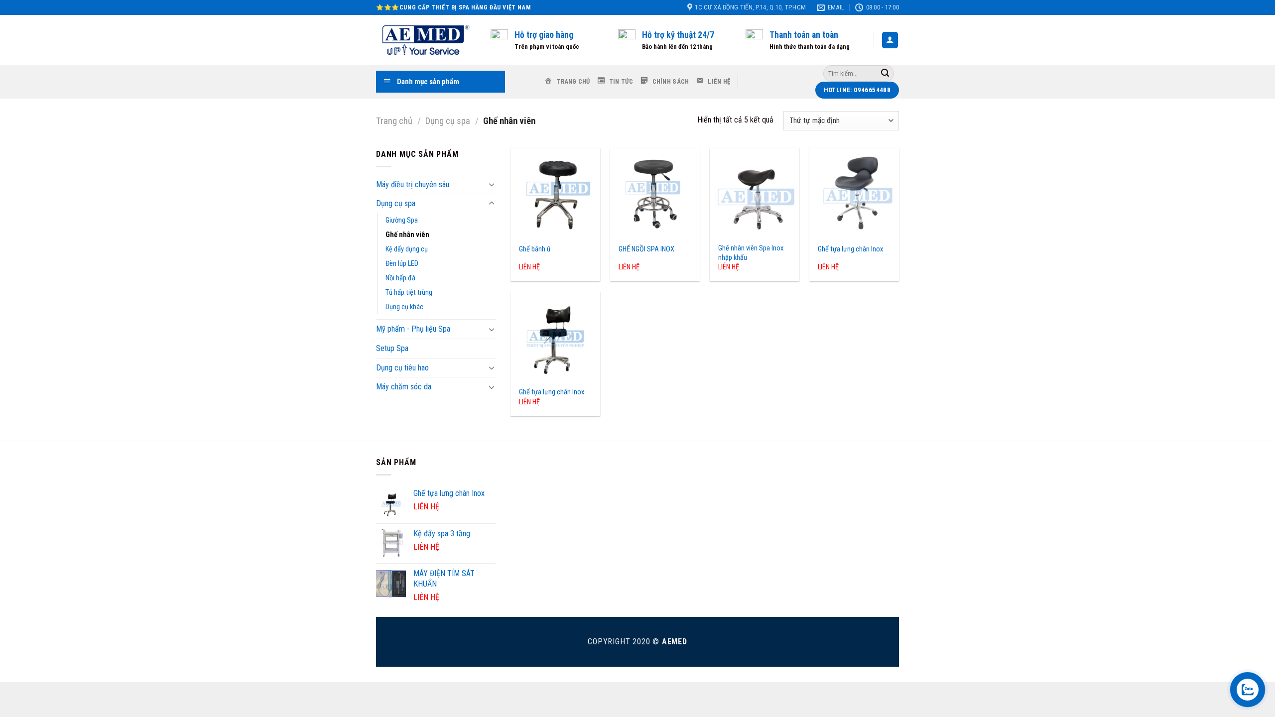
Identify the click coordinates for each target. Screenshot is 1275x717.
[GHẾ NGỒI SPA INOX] (655, 193)
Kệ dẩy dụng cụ (406, 249)
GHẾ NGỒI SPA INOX (646, 249)
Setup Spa (392, 348)
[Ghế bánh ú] (555, 193)
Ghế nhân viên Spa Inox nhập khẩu (750, 253)
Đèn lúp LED (401, 263)
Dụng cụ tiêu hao (402, 367)
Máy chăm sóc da (403, 386)
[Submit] (885, 73)
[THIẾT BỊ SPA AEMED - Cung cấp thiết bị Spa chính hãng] (426, 40)
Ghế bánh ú (534, 249)
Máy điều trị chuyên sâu (412, 184)
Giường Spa (401, 220)
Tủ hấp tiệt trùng (408, 292)
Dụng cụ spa (447, 121)
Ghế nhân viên (407, 235)
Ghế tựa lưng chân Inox (850, 249)
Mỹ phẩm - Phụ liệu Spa (413, 329)
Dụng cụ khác (404, 307)
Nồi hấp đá (400, 278)
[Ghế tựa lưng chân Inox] (854, 193)
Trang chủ (394, 121)
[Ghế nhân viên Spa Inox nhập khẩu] (754, 193)
